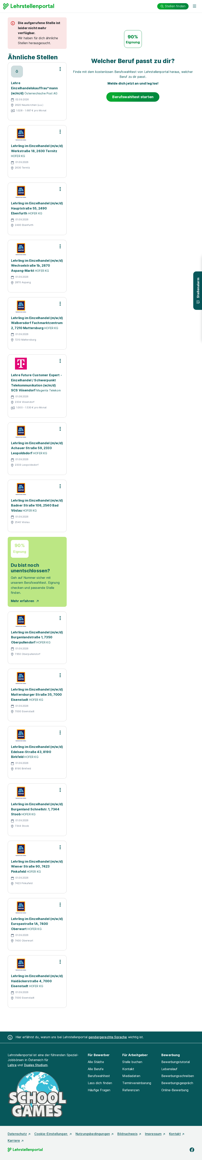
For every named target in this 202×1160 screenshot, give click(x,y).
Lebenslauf (169, 1069)
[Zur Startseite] (28, 6)
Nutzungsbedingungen (93, 1134)
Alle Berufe (96, 1069)
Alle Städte (96, 1062)
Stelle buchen (132, 1062)
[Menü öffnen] (194, 6)
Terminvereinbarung (136, 1083)
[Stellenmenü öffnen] (60, 69)
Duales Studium (36, 1065)
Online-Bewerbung (175, 1090)
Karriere (14, 1140)
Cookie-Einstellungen (51, 1134)
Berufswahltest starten (132, 97)
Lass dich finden (100, 1083)
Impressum (153, 1134)
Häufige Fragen (99, 1090)
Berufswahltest (99, 1076)
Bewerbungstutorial (175, 1062)
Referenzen (130, 1090)
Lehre (12, 1065)
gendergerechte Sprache (107, 1037)
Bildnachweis (127, 1134)
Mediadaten (131, 1076)
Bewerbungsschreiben (177, 1076)
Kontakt (128, 1069)
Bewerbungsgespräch (177, 1083)
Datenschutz (17, 1134)
